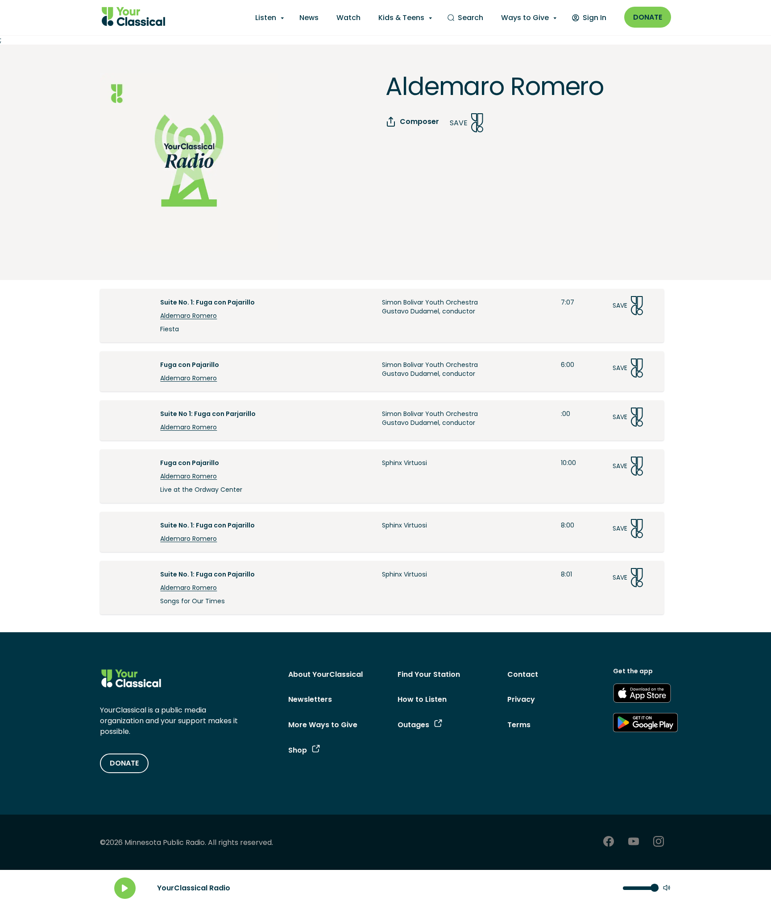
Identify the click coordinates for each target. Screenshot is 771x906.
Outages (413, 725)
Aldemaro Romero (188, 315)
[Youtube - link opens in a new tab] (633, 842)
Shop (297, 750)
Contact (522, 674)
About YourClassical (325, 674)
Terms (519, 725)
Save (459, 123)
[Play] (125, 888)
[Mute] (666, 888)
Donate (647, 17)
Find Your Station (429, 674)
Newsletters (310, 699)
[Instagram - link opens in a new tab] (658, 842)
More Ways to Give (322, 725)
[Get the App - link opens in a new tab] (642, 695)
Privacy (521, 699)
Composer (419, 121)
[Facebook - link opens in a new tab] (608, 842)
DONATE (124, 763)
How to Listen (422, 699)
